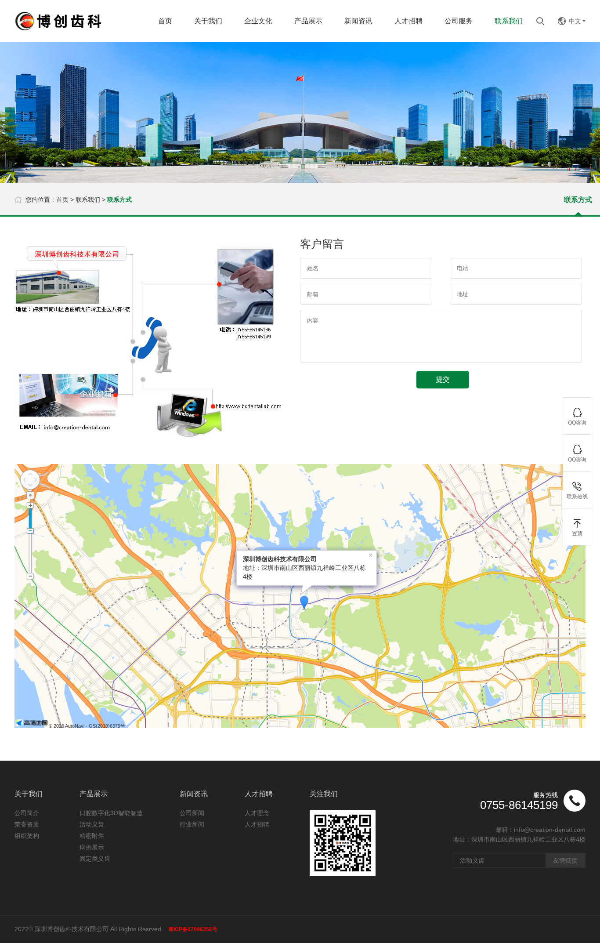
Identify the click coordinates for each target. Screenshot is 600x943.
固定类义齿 (95, 858)
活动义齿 (92, 824)
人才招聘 (257, 824)
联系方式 (578, 199)
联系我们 (88, 199)
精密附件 (92, 835)
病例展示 (92, 847)
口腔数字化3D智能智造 (111, 812)
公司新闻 (192, 812)
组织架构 (26, 835)
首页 (62, 199)
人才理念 (257, 812)
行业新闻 (192, 824)
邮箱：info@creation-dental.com (540, 829)
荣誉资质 (26, 824)
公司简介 (26, 812)
